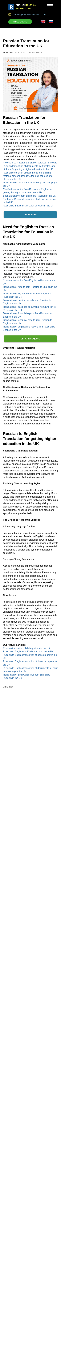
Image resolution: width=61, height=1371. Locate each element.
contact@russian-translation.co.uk (29, 14)
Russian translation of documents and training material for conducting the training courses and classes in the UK (28, 176)
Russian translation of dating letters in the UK (26, 648)
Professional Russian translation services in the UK (30, 162)
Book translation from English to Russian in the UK (29, 195)
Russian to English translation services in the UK (28, 205)
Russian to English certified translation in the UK (28, 651)
